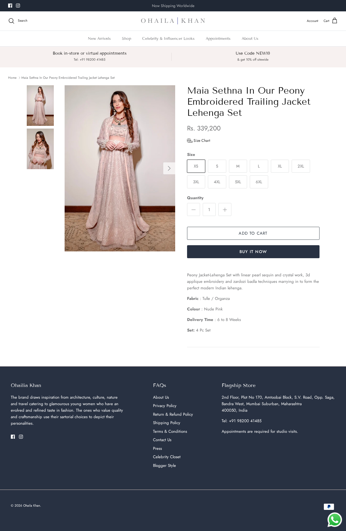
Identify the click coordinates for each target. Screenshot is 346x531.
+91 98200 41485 (245, 421)
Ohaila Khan (31, 505)
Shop (126, 38)
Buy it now (253, 252)
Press (157, 448)
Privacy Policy (165, 406)
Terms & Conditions (170, 431)
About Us (250, 38)
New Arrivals (99, 38)
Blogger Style (164, 465)
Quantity (195, 198)
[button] (198, 140)
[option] (120, 168)
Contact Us (162, 440)
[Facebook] (10, 6)
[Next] (169, 168)
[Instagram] (18, 6)
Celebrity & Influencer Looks (168, 38)
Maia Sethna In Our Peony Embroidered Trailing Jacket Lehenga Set (68, 77)
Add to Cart (253, 233)
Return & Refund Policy (173, 414)
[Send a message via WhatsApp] (334, 519)
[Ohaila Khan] (173, 21)
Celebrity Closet (167, 457)
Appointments (218, 38)
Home (12, 77)
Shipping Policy (166, 423)
